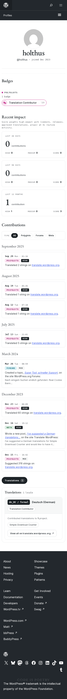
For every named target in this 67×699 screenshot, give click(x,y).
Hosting (8, 573)
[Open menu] (61, 5)
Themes (39, 567)
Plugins (38, 573)
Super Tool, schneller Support (41, 372)
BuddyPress (12, 639)
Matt (8, 626)
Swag (39, 609)
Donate (40, 603)
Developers (10, 603)
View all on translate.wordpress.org (30, 533)
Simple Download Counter (23, 524)
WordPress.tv (13, 609)
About (7, 561)
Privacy (8, 579)
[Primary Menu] (59, 15)
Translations (14, 480)
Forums (39, 235)
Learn (6, 591)
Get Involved (42, 591)
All (14, 235)
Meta (51, 235)
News (7, 567)
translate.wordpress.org (45, 265)
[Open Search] (51, 5)
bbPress (10, 633)
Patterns (39, 579)
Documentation (13, 597)
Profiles (7, 15)
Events (38, 597)
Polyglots (26, 235)
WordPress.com (15, 620)
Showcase (40, 561)
